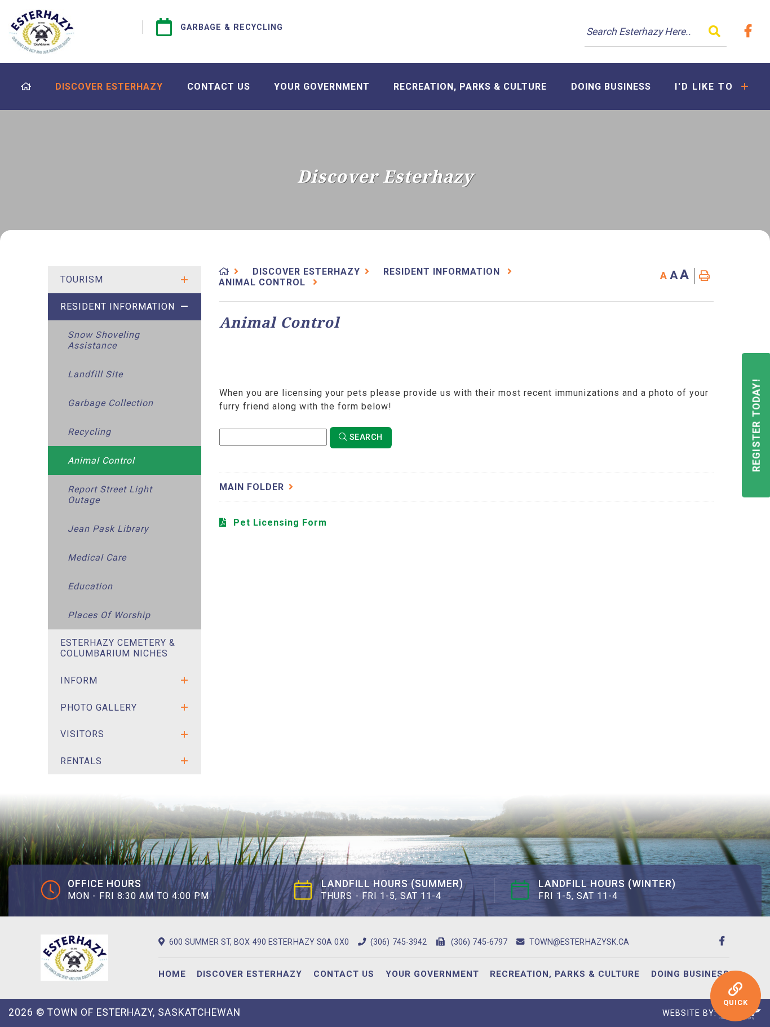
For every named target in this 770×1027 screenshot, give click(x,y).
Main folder (251, 487)
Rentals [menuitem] (81, 761)
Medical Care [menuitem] (97, 557)
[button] (184, 279)
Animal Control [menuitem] (101, 460)
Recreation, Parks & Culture (565, 974)
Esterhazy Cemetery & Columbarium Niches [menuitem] (117, 648)
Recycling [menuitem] (89, 431)
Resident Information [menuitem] (117, 306)
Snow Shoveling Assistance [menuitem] (104, 340)
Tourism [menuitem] (81, 279)
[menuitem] (26, 86)
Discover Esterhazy (306, 271)
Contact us (343, 974)
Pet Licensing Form (280, 522)
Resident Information (443, 271)
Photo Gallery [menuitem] (98, 707)
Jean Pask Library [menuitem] (108, 528)
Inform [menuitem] (79, 680)
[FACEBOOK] (750, 31)
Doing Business (690, 974)
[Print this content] (704, 276)
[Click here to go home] (231, 271)
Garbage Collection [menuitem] (110, 403)
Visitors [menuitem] (82, 734)
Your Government (432, 974)
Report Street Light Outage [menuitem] (110, 494)
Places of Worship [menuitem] (109, 615)
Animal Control (263, 282)
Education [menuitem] (90, 586)
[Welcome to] (41, 31)
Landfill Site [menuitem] (95, 374)
